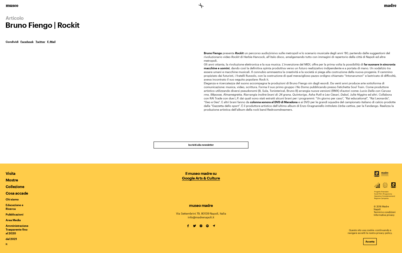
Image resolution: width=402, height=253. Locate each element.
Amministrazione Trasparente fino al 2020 (17, 229)
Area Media (13, 220)
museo (12, 6)
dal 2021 (11, 239)
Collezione (15, 186)
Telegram (214, 226)
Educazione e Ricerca (14, 206)
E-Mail (51, 41)
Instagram (201, 226)
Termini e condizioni (385, 212)
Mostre (12, 180)
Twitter (40, 41)
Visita (10, 173)
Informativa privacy (384, 214)
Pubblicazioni (14, 214)
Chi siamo (12, 199)
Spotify (207, 226)
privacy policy (384, 232)
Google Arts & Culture (201, 178)
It (6, 244)
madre (390, 6)
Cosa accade (17, 193)
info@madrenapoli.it (201, 217)
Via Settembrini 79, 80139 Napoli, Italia (201, 213)
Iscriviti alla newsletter (201, 145)
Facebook (27, 41)
